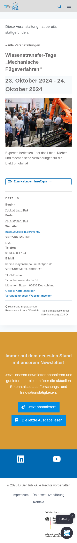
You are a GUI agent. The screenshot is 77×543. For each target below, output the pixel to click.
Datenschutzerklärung (48, 495)
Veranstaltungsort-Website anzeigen (28, 295)
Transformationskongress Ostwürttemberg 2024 (55, 312)
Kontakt (38, 502)
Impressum (21, 495)
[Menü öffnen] (69, 6)
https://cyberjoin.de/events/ (22, 231)
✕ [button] (72, 515)
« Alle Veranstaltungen (22, 45)
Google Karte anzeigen (20, 290)
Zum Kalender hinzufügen (30, 181)
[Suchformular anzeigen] (59, 6)
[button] (67, 533)
